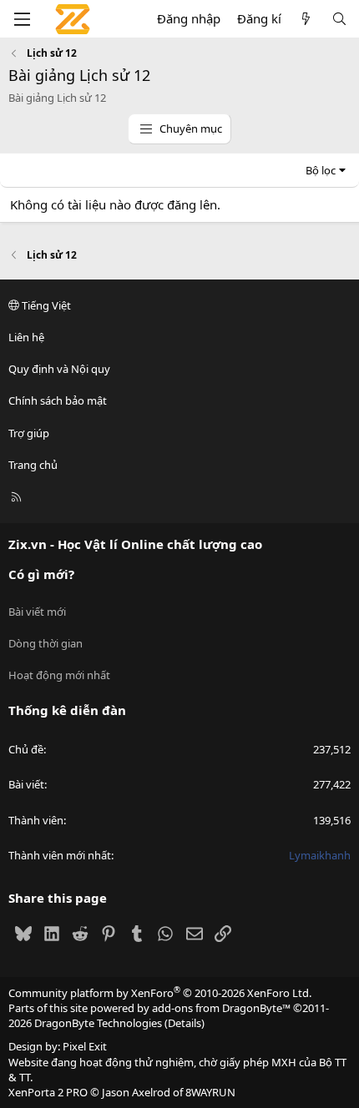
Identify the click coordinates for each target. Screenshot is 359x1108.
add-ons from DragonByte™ (221, 1007)
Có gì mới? (41, 574)
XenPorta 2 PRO (48, 1092)
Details (184, 1022)
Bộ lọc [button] (321, 170)
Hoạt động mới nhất (59, 674)
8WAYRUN (210, 1092)
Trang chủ (33, 464)
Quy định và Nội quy (59, 368)
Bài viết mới (37, 611)
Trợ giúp (28, 433)
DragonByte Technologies (98, 1022)
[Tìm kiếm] (339, 19)
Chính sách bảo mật (57, 400)
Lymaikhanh (320, 855)
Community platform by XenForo (159, 992)
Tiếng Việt (45, 305)
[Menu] (21, 19)
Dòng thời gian (45, 643)
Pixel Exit (85, 1046)
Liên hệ (26, 337)
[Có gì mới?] (306, 19)
